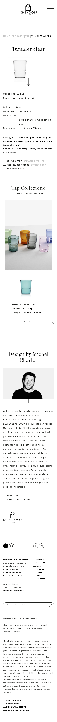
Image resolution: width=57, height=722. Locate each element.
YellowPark (15, 632)
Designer (40, 563)
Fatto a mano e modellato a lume (34, 122)
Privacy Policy (13, 701)
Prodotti (18, 36)
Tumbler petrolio (24, 304)
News (39, 566)
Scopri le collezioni (19, 500)
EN (11, 546)
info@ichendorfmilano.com (17, 576)
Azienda (40, 569)
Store (39, 572)
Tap (27, 36)
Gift (38, 576)
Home (6, 36)
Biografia (12, 496)
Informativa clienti (16, 707)
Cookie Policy (13, 704)
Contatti (40, 579)
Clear (19, 107)
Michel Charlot (25, 98)
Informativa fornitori (17, 710)
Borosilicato (26, 111)
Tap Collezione (28, 188)
